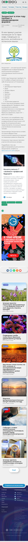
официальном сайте (8, 150)
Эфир (3, 502)
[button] (23, 2)
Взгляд (3, 494)
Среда (3, 498)
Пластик (18, 7)
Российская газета (21, 26)
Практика (4, 496)
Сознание (19, 202)
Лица (3, 500)
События (4, 492)
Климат (4, 7)
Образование (11, 202)
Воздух (24, 7)
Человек (11, 7)
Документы (5, 504)
